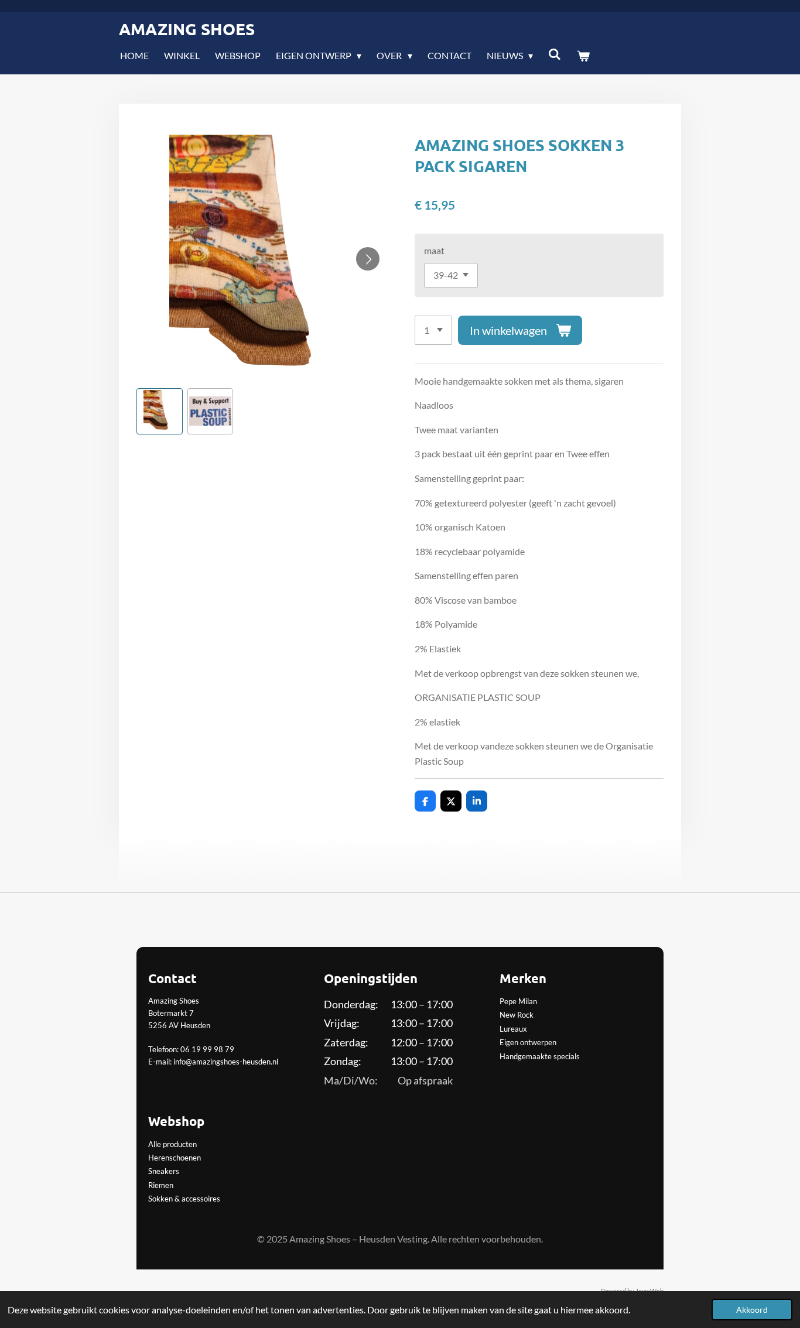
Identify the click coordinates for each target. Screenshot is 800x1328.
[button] (159, 411)
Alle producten (172, 1144)
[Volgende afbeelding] (368, 259)
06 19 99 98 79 (207, 1049)
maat (434, 250)
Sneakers (163, 1171)
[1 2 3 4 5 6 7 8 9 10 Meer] (433, 330)
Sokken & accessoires (184, 1198)
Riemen (160, 1185)
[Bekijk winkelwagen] (583, 55)
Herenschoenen (174, 1157)
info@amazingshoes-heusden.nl (225, 1061)
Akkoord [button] (752, 1310)
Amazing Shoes (187, 28)
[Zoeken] (555, 53)
